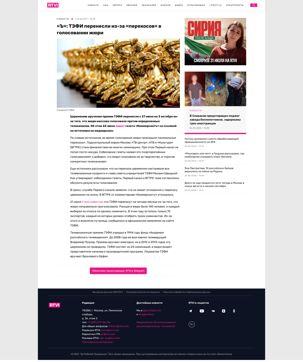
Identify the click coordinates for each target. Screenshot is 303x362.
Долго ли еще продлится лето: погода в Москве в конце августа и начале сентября (214, 184)
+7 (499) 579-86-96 (98, 322)
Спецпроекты (235, 5)
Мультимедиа (196, 5)
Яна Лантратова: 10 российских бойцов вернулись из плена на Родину (209, 170)
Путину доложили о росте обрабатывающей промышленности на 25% (212, 140)
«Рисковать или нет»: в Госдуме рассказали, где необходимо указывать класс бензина (214, 155)
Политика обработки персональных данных (187, 292)
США (106, 5)
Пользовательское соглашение (143, 292)
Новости (93, 5)
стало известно (92, 202)
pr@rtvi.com (108, 334)
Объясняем (149, 5)
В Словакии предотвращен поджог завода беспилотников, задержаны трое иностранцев (215, 119)
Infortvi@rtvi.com (119, 326)
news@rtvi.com (110, 330)
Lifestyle (215, 5)
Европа (117, 5)
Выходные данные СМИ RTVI (107, 292)
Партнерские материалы (97, 342)
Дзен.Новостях (152, 310)
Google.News (146, 314)
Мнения (166, 5)
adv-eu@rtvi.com (110, 338)
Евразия (132, 5)
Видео (179, 5)
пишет (120, 126)
